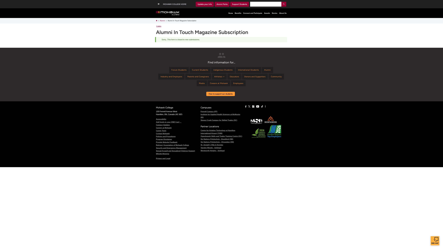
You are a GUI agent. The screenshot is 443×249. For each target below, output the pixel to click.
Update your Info (205, 4)
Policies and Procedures (166, 136)
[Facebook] (245, 106)
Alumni (162, 21)
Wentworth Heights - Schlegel (213, 151)
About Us (283, 13)
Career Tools (161, 131)
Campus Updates (163, 125)
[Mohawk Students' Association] (256, 124)
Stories (274, 13)
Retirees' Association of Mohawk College (172, 145)
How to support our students (221, 94)
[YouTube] (257, 106)
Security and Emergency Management (171, 148)
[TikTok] (262, 106)
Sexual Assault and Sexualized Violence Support (175, 151)
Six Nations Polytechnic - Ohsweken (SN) (217, 142)
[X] (249, 106)
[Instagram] (253, 106)
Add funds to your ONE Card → (168, 122)
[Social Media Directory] (265, 106)
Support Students (239, 4)
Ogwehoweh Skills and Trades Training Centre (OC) (221, 136)
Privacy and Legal (163, 158)
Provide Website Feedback (166, 142)
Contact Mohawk (163, 134)
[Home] (168, 13)
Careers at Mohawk (164, 128)
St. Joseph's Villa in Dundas (212, 145)
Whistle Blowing (162, 154)
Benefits (238, 13)
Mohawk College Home (174, 4)
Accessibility (161, 119)
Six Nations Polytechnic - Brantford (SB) (217, 139)
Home (230, 13)
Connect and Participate (252, 13)
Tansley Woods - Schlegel (211, 148)
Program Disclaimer (164, 139)
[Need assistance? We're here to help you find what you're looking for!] (435, 240)
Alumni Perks (222, 4)
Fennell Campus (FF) (209, 112)
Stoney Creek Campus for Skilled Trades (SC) (219, 120)
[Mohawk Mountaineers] (270, 124)
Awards (267, 13)
